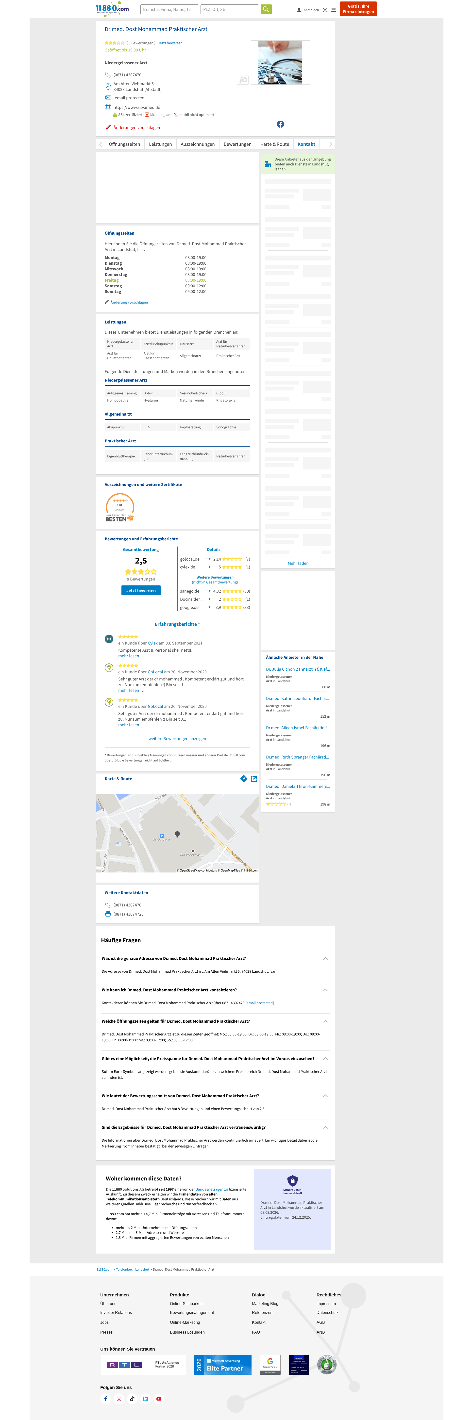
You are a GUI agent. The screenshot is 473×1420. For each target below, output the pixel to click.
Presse (106, 1332)
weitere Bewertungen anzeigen (177, 738)
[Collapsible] (325, 958)
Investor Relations (116, 1312)
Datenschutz (327, 1312)
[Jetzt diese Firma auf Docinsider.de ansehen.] (208, 598)
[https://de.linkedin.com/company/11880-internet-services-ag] (145, 1398)
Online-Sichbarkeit (186, 1304)
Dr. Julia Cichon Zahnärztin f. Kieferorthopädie (298, 669)
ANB (321, 1332)
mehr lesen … (131, 656)
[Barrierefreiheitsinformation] (327, 9)
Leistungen (160, 144)
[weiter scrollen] (330, 144)
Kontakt (306, 144)
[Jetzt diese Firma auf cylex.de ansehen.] (208, 566)
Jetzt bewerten (141, 590)
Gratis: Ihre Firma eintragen (358, 9)
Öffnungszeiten (124, 144)
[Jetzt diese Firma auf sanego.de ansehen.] (208, 590)
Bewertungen (238, 144)
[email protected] (259, 1002)
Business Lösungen (187, 1332)
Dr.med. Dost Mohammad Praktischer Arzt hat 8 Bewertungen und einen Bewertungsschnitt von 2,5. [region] (184, 1108)
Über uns (108, 1304)
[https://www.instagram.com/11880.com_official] (119, 1398)
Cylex (153, 643)
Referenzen (262, 1312)
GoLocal (155, 672)
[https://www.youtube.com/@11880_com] (158, 1398)
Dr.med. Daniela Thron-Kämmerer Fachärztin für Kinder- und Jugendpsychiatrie (298, 786)
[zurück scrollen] (100, 144)
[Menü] (335, 9)
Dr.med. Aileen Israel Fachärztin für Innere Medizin (298, 727)
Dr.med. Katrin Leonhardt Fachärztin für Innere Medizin (298, 698)
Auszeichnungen (198, 144)
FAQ (256, 1332)
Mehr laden (298, 563)
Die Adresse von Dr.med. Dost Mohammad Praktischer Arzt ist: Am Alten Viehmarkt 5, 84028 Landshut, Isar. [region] (189, 971)
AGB (321, 1322)
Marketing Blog (265, 1304)
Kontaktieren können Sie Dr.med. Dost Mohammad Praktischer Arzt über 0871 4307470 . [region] (188, 1002)
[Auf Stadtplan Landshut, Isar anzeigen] (254, 778)
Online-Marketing (185, 1322)
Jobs (104, 1322)
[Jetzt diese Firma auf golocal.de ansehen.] (208, 558)
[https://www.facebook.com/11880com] (105, 1398)
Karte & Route (274, 144)
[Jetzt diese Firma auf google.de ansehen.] (208, 607)
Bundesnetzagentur (212, 1189)
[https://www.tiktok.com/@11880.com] (132, 1398)
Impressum (326, 1304)
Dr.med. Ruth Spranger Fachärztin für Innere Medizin (298, 757)
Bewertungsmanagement (192, 1312)
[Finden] (266, 9)
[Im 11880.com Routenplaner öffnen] (244, 777)
